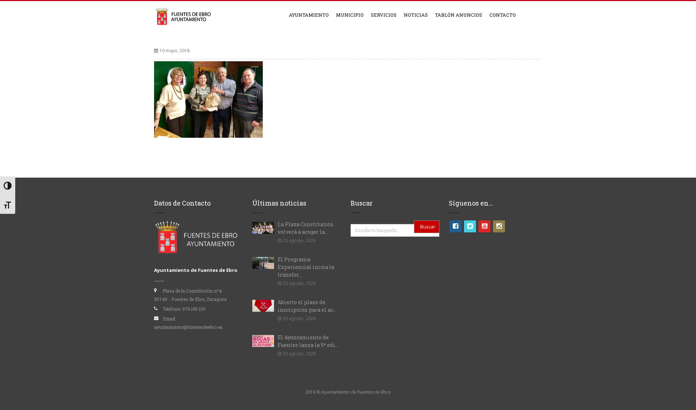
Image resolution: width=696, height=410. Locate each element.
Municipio (350, 15)
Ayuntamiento (309, 15)
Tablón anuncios (458, 15)
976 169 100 (194, 309)
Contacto (502, 15)
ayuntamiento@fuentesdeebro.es (188, 327)
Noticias (416, 15)
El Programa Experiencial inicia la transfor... (306, 267)
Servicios (384, 15)
